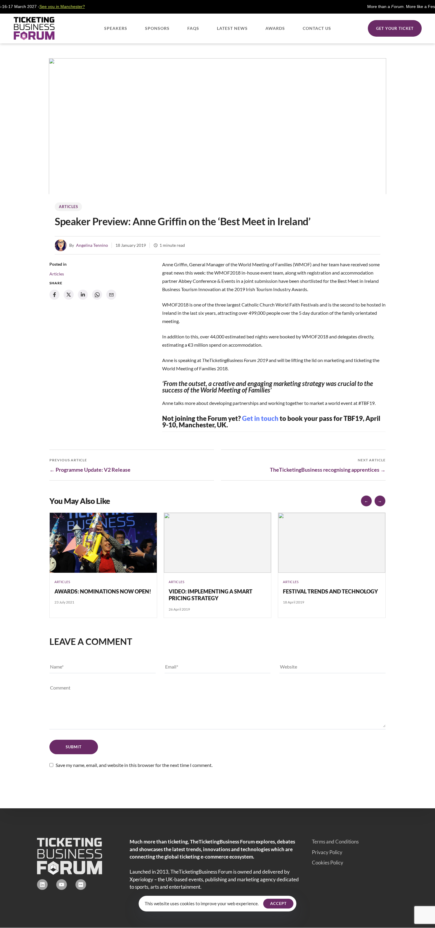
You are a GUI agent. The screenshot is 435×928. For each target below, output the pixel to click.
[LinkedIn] (83, 295)
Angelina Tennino (92, 245)
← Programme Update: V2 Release (89, 469)
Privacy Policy (327, 852)
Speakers (115, 28)
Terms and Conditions (335, 841)
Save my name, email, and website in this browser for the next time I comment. (134, 765)
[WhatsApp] (97, 295)
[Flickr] (80, 884)
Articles (68, 206)
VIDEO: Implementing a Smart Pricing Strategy (210, 594)
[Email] (111, 295)
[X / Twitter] (69, 295)
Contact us (317, 28)
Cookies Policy (327, 862)
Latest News (232, 28)
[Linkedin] (42, 884)
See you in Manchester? (43, 6)
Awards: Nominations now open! (102, 591)
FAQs (193, 28)
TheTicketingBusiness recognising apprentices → (328, 469)
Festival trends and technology (330, 591)
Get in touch (260, 418)
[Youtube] (61, 884)
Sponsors (157, 28)
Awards (275, 28)
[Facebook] (54, 295)
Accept (278, 903)
